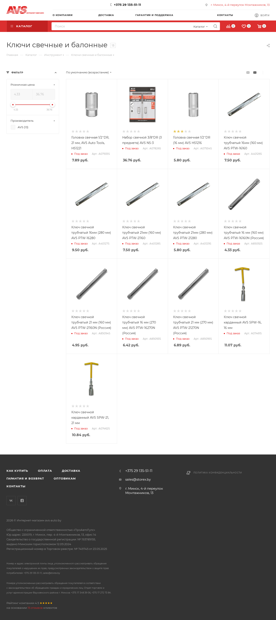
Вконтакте (11, 500)
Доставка (71, 470)
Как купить (17, 470)
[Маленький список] (248, 72)
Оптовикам (65, 478)
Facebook (22, 500)
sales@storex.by (138, 479)
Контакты (15, 486)
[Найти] (215, 26)
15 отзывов (35, 607)
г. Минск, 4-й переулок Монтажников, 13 (240, 4)
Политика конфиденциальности (217, 472)
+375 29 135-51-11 (127, 5)
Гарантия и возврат (25, 478)
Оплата (45, 470)
